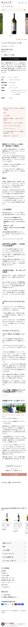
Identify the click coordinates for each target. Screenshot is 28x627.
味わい (5, 112)
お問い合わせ (4, 584)
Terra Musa (4, 46)
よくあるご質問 (5, 575)
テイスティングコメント (10, 128)
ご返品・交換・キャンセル (8, 578)
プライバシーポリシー (6, 582)
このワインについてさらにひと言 (12, 125)
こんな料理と (7, 115)
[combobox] (14, 10)
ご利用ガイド (4, 573)
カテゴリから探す (5, 6)
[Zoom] (22, 32)
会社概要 (3, 571)
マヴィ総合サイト (5, 587)
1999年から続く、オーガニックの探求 (13, 123)
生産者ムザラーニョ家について (11, 136)
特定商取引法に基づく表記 (8, 580)
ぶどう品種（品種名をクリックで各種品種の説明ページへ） (13, 132)
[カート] (22, 3)
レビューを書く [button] (14, 474)
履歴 (11, 6)
